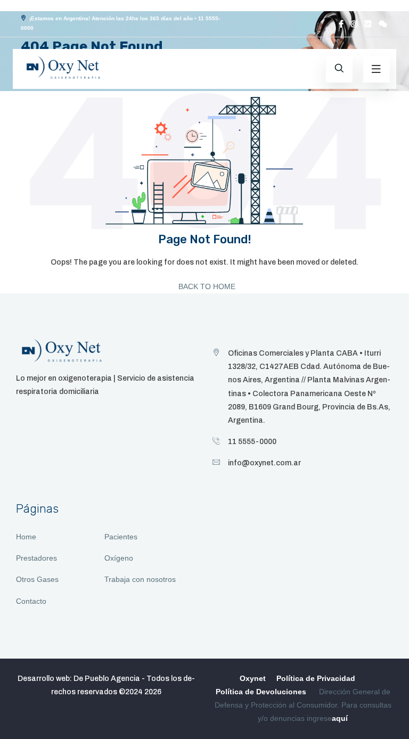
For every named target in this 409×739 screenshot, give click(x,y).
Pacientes (120, 536)
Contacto (31, 601)
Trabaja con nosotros (140, 579)
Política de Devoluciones (261, 691)
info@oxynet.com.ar (264, 463)
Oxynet (253, 678)
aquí (340, 718)
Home (26, 536)
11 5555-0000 (252, 442)
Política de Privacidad (315, 678)
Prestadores (36, 558)
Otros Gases (37, 579)
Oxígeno (118, 558)
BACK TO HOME (205, 286)
